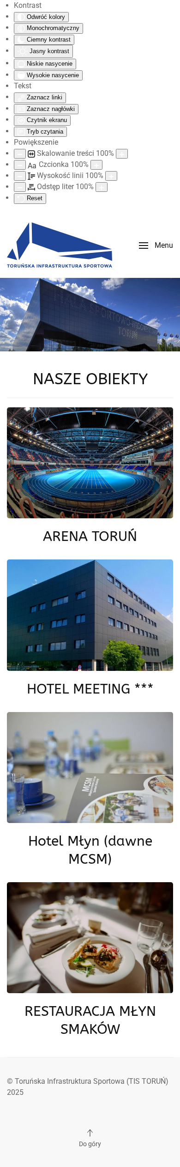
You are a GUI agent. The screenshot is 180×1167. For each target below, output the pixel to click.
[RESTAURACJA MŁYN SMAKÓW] (90, 937)
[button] (156, 245)
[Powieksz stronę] (122, 154)
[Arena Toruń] (90, 462)
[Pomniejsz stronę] (20, 154)
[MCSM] (90, 766)
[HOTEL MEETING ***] (90, 614)
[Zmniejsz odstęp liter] (20, 187)
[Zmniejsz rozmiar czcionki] (20, 165)
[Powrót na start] (59, 245)
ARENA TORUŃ (90, 536)
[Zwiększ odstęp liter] (102, 187)
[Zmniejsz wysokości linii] (20, 176)
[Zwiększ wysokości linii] (111, 176)
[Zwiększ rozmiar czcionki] (96, 165)
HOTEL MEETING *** (90, 689)
